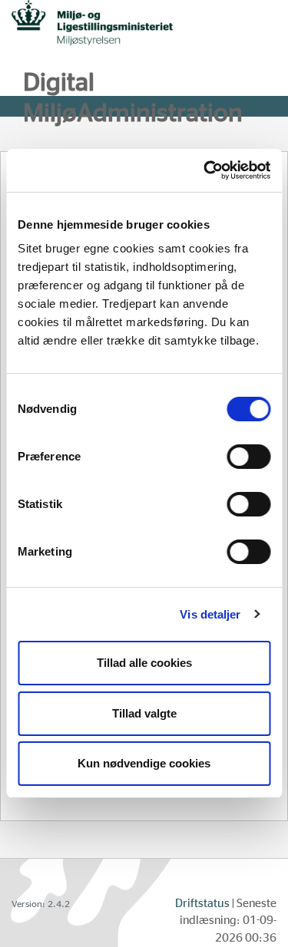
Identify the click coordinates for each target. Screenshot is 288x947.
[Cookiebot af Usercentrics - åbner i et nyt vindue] (205, 170)
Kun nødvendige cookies (144, 763)
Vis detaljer (210, 614)
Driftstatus (202, 903)
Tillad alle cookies (144, 662)
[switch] (248, 456)
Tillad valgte (144, 713)
